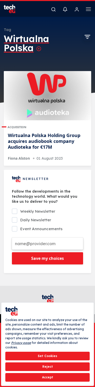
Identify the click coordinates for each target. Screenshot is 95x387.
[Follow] (39, 49)
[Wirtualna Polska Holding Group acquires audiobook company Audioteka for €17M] (47, 95)
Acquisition (17, 127)
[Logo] (13, 9)
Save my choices (47, 258)
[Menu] (88, 9)
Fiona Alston (19, 158)
